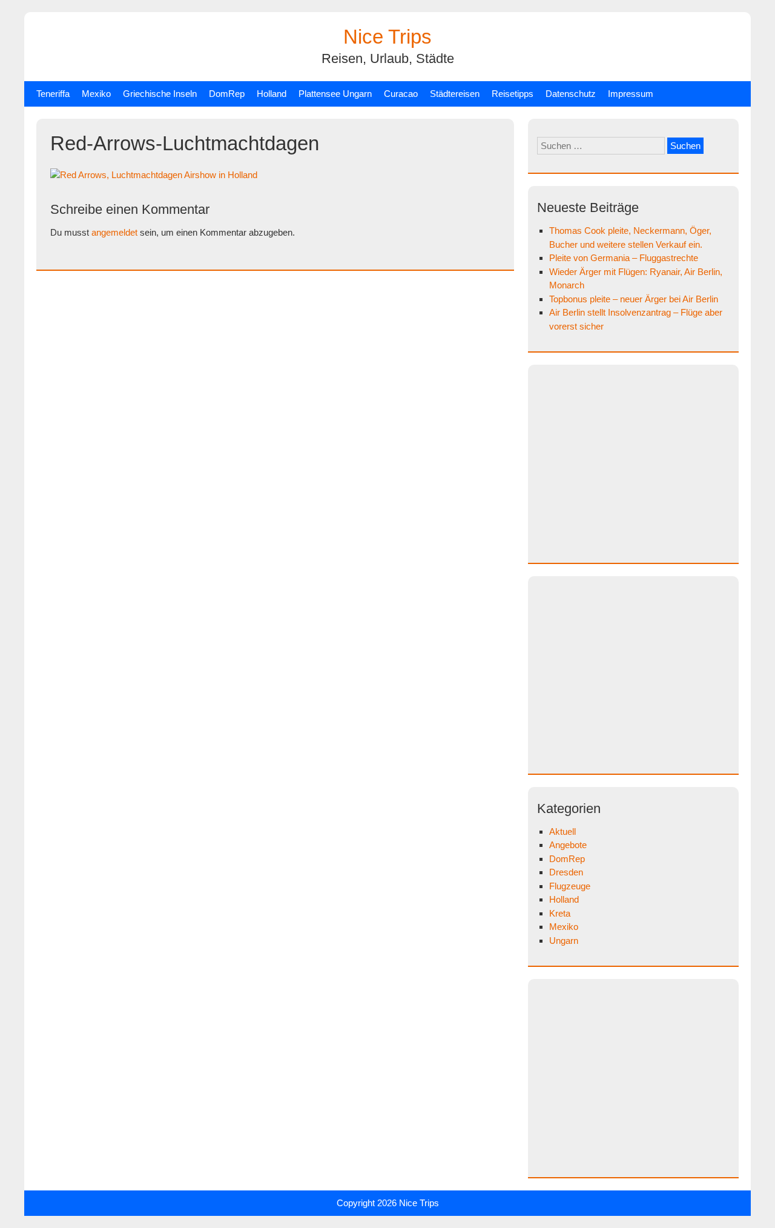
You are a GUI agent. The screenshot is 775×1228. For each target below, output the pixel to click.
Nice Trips (387, 36)
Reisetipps (512, 93)
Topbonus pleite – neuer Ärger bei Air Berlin (633, 299)
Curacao (401, 93)
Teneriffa (53, 93)
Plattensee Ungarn (335, 93)
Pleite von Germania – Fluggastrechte (623, 258)
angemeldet (114, 232)
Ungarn (563, 940)
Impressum (630, 93)
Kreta (559, 913)
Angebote (568, 845)
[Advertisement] (638, 461)
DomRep (227, 93)
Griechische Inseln (160, 93)
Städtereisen (455, 93)
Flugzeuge (569, 886)
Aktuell (562, 831)
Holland (271, 93)
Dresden (566, 872)
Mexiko (96, 93)
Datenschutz (571, 93)
